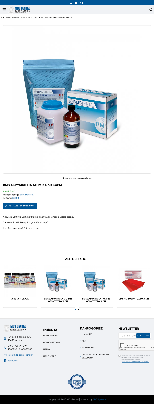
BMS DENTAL (27, 194)
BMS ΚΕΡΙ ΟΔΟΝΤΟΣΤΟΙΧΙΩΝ (134, 299)
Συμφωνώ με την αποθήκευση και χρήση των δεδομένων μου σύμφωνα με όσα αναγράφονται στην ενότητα (136, 358)
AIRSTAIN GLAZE (20, 299)
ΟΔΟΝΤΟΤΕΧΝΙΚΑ (12, 17)
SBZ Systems (99, 399)
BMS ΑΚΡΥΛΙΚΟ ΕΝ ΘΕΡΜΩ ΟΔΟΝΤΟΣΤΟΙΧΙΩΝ (58, 300)
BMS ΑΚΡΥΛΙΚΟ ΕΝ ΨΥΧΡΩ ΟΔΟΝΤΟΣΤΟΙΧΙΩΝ (96, 300)
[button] (75, 309)
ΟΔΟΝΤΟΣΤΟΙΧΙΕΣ (30, 17)
